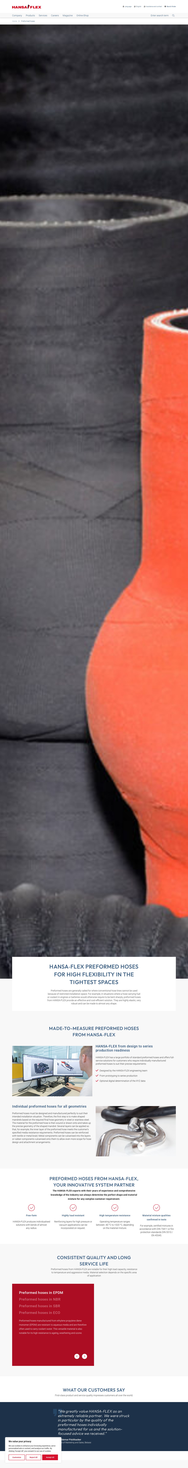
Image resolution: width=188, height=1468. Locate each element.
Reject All (33, 1457)
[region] (33, 1450)
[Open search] (163, 15)
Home (14, 21)
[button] (53, 1293)
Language (128, 6)
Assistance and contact (154, 6)
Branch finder (171, 6)
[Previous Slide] (76, 1356)
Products (30, 15)
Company (17, 15)
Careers (55, 15)
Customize (16, 1457)
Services (43, 15)
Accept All (50, 1457)
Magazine (68, 15)
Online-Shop (82, 15)
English (138, 6)
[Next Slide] (84, 1356)
